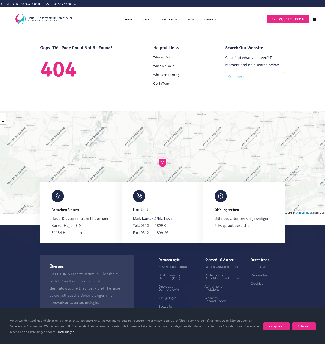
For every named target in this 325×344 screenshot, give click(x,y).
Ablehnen (304, 326)
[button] (162, 163)
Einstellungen (66, 332)
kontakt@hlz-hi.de (157, 218)
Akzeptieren (276, 326)
